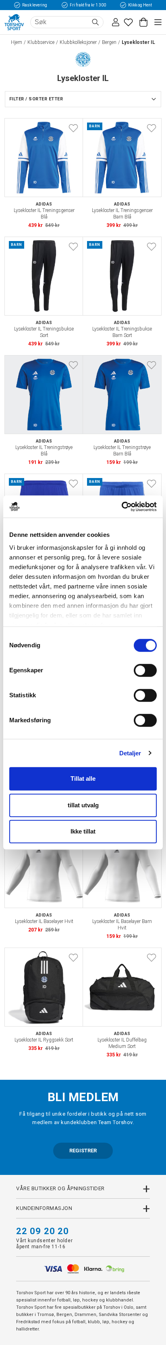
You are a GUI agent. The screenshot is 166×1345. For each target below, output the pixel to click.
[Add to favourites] (73, 128)
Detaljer (130, 753)
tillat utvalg (83, 805)
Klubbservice (40, 42)
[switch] (145, 670)
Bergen (109, 42)
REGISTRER (83, 1151)
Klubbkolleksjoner (78, 42)
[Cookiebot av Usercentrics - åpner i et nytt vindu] (121, 506)
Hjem (16, 42)
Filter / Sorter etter (36, 99)
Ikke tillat (83, 831)
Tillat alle (83, 778)
